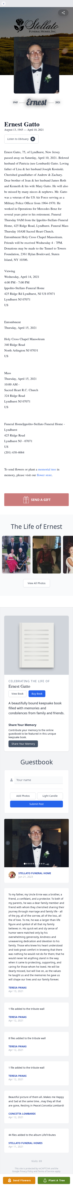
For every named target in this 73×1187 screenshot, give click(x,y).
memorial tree (47, 469)
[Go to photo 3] (29, 863)
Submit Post (36, 804)
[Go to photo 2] (27, 863)
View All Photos (37, 583)
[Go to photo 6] (35, 863)
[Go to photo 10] (44, 863)
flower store (44, 475)
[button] (36, 843)
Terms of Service (46, 1171)
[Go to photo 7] (37, 863)
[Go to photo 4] (31, 863)
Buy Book (37, 693)
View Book (17, 693)
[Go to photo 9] (42, 863)
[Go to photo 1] (25, 864)
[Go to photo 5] (33, 863)
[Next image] (65, 843)
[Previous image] (8, 843)
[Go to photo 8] (39, 863)
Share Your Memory (23, 743)
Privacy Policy (26, 1171)
